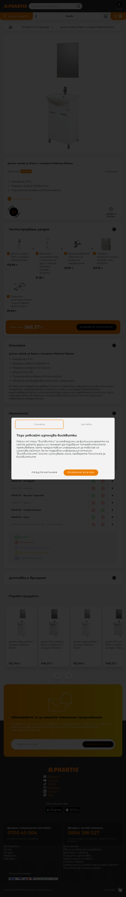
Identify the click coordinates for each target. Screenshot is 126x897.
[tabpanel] (63, 447)
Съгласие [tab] (39, 424)
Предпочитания (44, 472)
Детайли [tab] (86, 424)
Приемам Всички (80, 472)
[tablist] (63, 424)
